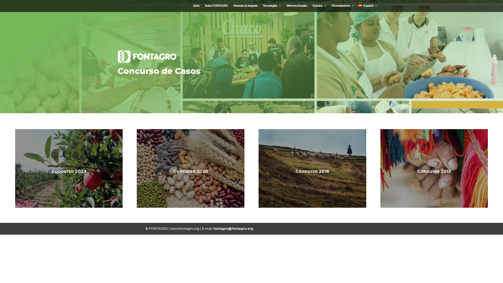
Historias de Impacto (245, 5)
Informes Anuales (296, 5)
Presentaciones (341, 5)
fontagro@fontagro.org (233, 229)
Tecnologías (270, 5)
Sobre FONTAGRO (216, 5)
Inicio (196, 5)
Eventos (317, 5)
